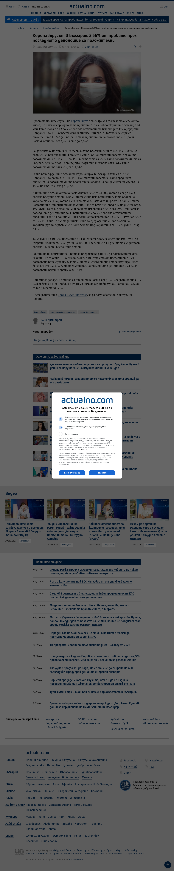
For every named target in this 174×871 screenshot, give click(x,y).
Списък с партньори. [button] (79, 449)
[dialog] (87, 435)
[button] (87, 434)
